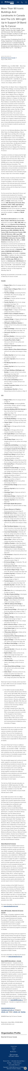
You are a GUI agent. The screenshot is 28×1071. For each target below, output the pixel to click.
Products (14, 1048)
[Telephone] (22, 2)
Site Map (9, 1063)
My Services (13, 1051)
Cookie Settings (17, 1063)
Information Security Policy (17, 1061)
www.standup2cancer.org (11, 906)
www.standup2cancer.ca (15, 956)
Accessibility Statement (14, 1065)
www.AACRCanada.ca (16, 1000)
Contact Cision (14, 1046)
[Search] (26, 2)
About (14, 1049)
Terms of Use (6, 1061)
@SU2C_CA (16, 1012)
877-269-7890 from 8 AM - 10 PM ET (14, 1055)
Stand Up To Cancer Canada (9, 1037)
